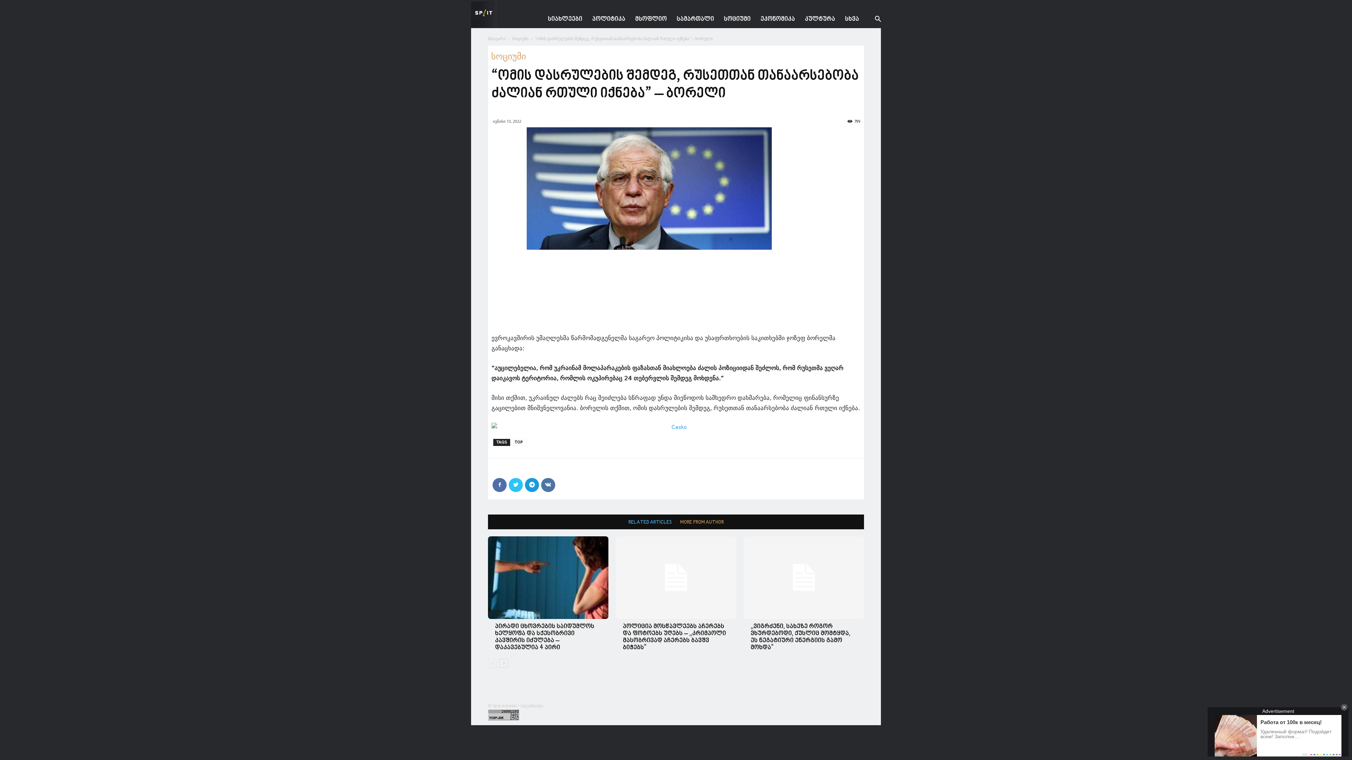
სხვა (852, 19)
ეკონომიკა (777, 19)
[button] (872, 20)
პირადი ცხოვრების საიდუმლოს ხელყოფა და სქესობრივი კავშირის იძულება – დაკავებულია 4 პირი (544, 637)
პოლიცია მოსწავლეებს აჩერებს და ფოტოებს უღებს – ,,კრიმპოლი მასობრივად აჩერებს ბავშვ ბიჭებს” (674, 637)
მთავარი (497, 38)
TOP (519, 442)
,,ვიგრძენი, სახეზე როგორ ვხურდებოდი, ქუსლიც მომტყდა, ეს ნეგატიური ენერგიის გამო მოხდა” (800, 637)
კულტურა (820, 19)
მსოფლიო (651, 19)
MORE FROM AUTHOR (702, 522)
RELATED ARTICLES (650, 522)
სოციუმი (737, 19)
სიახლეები (565, 19)
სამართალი (695, 19)
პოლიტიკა (608, 19)
